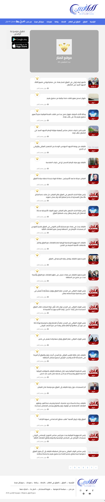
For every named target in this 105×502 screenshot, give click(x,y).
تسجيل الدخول (10, 21)
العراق (85, 21)
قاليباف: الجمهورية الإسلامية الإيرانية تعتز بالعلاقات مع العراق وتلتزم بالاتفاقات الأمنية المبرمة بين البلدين (61, 244)
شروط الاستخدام (44, 489)
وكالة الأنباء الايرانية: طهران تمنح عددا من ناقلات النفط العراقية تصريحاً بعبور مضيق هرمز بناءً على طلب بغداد (59, 115)
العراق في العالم (74, 21)
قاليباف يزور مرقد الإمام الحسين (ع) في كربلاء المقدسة (66, 162)
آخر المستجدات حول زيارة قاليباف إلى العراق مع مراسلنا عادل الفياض (61, 387)
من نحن (29, 21)
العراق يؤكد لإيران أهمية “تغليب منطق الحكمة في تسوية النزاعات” (62, 419)
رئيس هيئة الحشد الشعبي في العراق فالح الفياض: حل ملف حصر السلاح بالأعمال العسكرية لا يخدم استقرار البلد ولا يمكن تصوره (60, 195)
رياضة (57, 21)
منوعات (49, 21)
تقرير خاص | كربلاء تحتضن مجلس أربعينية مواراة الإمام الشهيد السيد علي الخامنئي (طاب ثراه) (60, 131)
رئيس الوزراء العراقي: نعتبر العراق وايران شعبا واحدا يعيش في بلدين (62, 339)
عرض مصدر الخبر (42, 88)
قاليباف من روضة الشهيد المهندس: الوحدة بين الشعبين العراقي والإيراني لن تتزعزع (59, 147)
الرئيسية (92, 21)
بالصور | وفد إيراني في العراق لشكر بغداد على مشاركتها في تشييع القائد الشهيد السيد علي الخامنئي (60, 83)
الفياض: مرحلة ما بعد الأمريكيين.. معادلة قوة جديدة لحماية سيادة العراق (59, 178)
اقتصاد (63, 21)
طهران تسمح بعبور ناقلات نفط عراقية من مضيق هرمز (66, 98)
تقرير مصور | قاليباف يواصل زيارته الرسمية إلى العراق (67, 258)
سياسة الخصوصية (59, 489)
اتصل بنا (33, 489)
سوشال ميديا (39, 21)
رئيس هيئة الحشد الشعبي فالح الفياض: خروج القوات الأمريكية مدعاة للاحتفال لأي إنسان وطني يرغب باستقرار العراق (61, 211)
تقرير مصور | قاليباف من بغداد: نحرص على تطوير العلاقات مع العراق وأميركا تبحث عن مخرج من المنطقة (59, 276)
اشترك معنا (24, 489)
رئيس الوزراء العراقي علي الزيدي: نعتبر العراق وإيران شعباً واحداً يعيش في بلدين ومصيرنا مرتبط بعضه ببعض (60, 292)
